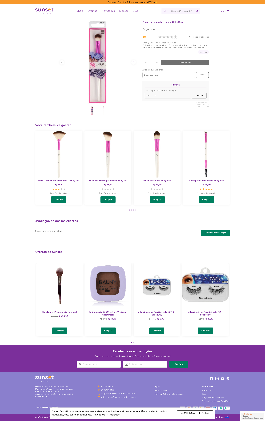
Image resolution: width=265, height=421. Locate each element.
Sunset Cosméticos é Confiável (216, 401)
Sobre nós (206, 390)
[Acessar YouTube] (222, 378)
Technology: (218, 417)
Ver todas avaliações (199, 37)
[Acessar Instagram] (217, 378)
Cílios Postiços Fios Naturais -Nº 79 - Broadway (156, 313)
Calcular (199, 95)
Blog (135, 11)
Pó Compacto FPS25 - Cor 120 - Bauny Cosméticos (108, 313)
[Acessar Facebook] (211, 378)
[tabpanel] (59, 299)
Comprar (59, 199)
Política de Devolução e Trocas (169, 394)
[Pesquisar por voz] (197, 11)
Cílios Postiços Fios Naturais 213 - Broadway (205, 313)
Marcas (123, 11)
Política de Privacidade (106, 415)
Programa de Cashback (213, 398)
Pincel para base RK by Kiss (157, 181)
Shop (79, 11)
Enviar (202, 75)
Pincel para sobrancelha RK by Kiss (206, 181)
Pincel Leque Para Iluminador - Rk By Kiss (59, 181)
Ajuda (157, 386)
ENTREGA (175, 85)
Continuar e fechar (195, 413)
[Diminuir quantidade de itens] (146, 63)
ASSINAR (179, 364)
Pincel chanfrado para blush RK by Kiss (108, 181)
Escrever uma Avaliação (215, 233)
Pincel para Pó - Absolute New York (60, 312)
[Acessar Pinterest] (228, 378)
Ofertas (92, 11)
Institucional (207, 386)
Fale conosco (161, 390)
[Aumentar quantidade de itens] (157, 63)
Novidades (108, 11)
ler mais (203, 52)
